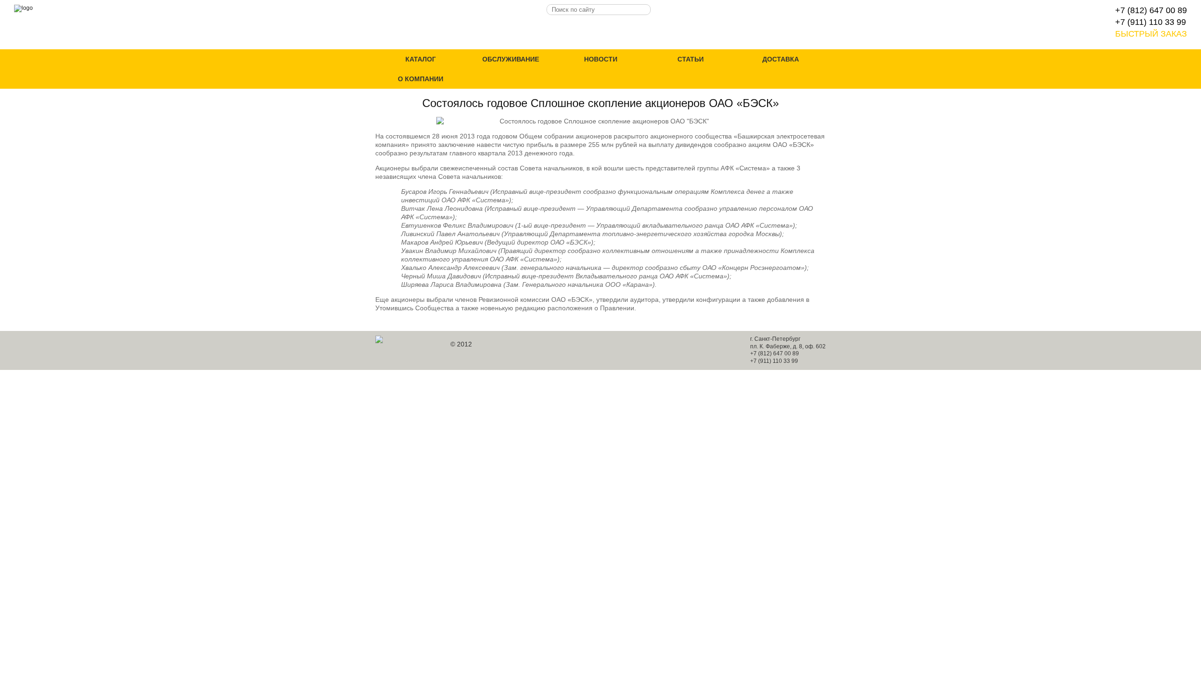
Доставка (780, 59)
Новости (600, 59)
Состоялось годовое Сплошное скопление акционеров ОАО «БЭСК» (600, 103)
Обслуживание (510, 59)
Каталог (420, 59)
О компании (420, 79)
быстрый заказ (1151, 33)
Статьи (690, 59)
